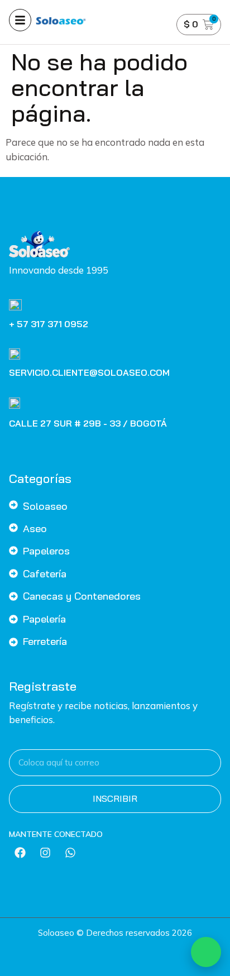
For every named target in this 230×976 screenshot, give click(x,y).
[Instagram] (45, 852)
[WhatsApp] (206, 952)
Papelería (44, 619)
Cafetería (44, 573)
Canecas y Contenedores (82, 596)
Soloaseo (45, 506)
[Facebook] (20, 852)
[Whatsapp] (70, 852)
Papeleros (46, 550)
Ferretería (45, 641)
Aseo (35, 528)
